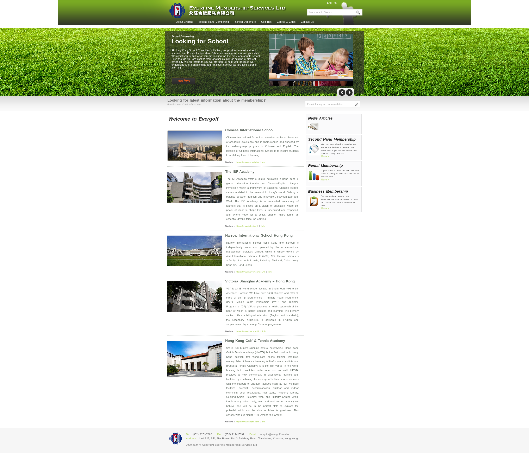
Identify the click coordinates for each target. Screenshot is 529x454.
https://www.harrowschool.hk (250, 272)
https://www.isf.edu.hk (247, 226)
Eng (329, 2)
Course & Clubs (286, 21)
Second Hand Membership (214, 21)
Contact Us (307, 21)
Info (263, 162)
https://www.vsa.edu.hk (248, 331)
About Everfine (184, 21)
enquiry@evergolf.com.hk (274, 434)
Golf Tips (266, 21)
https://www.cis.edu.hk (247, 162)
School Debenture (245, 21)
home (169, 22)
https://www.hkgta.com (247, 422)
